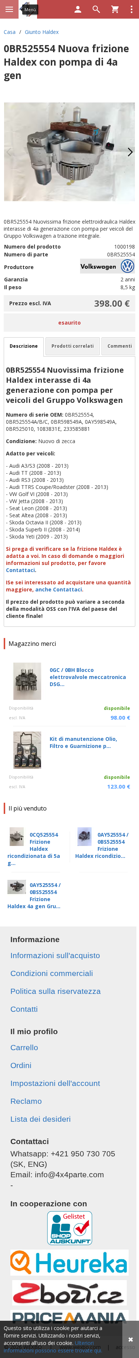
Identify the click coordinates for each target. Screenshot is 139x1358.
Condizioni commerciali (51, 973)
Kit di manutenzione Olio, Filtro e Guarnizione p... (83, 742)
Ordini (21, 1065)
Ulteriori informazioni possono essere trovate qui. (53, 1346)
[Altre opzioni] (131, 9)
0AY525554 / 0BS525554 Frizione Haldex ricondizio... (102, 845)
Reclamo (26, 1101)
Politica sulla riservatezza (55, 991)
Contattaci (20, 570)
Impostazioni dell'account (55, 1083)
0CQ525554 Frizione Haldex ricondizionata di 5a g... (33, 848)
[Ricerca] (96, 9)
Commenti (119, 346)
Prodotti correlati (73, 346)
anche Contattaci (58, 589)
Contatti (24, 1009)
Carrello (24, 1047)
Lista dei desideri (40, 1119)
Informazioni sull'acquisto (55, 955)
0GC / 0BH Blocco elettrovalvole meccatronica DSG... (88, 677)
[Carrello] (115, 9)
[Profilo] (78, 9)
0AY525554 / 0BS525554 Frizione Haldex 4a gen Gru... (34, 895)
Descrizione (24, 346)
